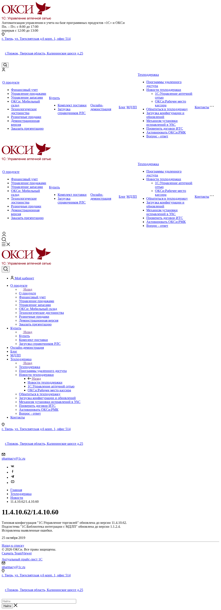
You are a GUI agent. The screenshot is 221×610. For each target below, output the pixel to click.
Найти (7, 606)
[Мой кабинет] (3, 70)
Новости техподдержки (163, 90)
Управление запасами (27, 97)
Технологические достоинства (24, 111)
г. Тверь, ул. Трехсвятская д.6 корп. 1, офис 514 (36, 38)
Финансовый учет (24, 90)
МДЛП (131, 107)
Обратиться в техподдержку (167, 109)
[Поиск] (5, 65)
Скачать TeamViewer (17, 553)
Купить (54, 98)
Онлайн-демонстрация (100, 107)
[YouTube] (12, 482)
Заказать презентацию (27, 128)
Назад (28, 289)
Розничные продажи (26, 117)
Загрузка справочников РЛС (72, 111)
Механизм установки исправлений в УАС (162, 122)
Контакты (202, 107)
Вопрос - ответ (157, 136)
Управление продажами (28, 93)
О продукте (10, 82)
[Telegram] (12, 477)
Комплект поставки (72, 105)
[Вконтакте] (12, 467)
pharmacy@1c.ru (13, 458)
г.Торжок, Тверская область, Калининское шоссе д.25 (44, 53)
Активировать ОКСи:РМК (166, 132)
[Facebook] (12, 472)
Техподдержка (148, 74)
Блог (122, 107)
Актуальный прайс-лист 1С (22, 559)
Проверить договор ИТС (164, 128)
